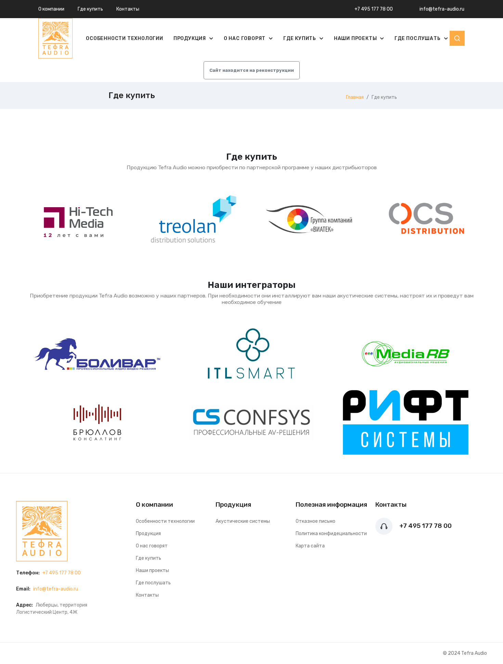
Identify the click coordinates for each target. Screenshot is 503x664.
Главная (355, 97)
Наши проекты (356, 38)
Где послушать (418, 38)
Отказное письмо (315, 521)
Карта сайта (310, 546)
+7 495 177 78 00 (373, 9)
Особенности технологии (124, 38)
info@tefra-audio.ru (442, 9)
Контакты (127, 9)
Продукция (190, 38)
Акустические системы (243, 521)
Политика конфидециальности (331, 533)
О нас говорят (245, 38)
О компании (51, 9)
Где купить (90, 9)
